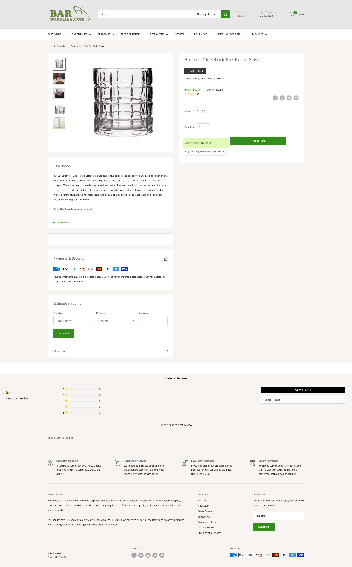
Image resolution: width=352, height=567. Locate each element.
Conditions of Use (207, 522)
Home (50, 46)
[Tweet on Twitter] (289, 97)
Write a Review (303, 390)
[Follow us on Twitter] (141, 555)
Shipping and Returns (209, 533)
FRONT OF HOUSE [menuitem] (130, 34)
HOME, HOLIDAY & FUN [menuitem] (229, 34)
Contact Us (204, 517)
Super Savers (205, 511)
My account (266, 16)
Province (101, 313)
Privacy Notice (206, 527)
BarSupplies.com (192, 89)
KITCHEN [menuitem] (179, 34)
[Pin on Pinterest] (282, 97)
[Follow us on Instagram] (148, 555)
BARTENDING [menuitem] (54, 34)
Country (57, 313)
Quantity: (189, 127)
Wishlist (202, 500)
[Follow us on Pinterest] (154, 555)
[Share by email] (296, 97)
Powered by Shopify (57, 557)
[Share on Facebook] (275, 97)
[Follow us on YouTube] (161, 555)
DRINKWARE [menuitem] (104, 34)
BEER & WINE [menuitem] (157, 34)
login (194, 79)
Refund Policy (59, 351)
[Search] (225, 14)
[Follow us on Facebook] (134, 555)
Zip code (143, 313)
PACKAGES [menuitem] (257, 34)
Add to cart (258, 141)
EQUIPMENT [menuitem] (200, 34)
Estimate (64, 333)
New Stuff (203, 506)
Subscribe (263, 527)
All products (62, 46)
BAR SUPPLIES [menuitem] (79, 34)
